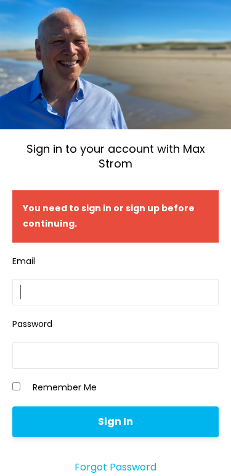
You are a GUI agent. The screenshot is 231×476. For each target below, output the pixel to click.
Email (23, 261)
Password (32, 324)
